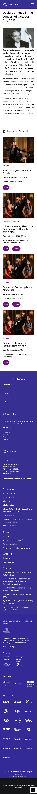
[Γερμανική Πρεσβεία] (7, 684)
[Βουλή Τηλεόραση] (29, 711)
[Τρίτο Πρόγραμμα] (6, 711)
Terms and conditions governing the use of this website (17, 520)
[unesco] (30, 684)
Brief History (8, 501)
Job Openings (8, 515)
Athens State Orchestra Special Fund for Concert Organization (17, 510)
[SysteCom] (18, 665)
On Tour (6, 166)
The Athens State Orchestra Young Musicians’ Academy (17, 589)
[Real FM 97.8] (6, 739)
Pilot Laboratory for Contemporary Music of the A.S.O (17, 608)
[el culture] (29, 730)
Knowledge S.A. (22, 776)
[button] (32, 4)
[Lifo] (17, 720)
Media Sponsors (9, 562)
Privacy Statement (10, 526)
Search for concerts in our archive (16, 548)
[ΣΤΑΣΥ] (6, 720)
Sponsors (6, 558)
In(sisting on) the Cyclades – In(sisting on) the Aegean (18, 602)
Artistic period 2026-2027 (13, 540)
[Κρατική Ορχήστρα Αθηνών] (10, 4)
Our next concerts (10, 536)
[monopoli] (6, 757)
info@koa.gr (7, 474)
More (6, 188)
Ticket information (10, 544)
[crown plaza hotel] (7, 664)
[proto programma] (17, 702)
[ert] (6, 702)
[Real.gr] (17, 739)
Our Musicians (8, 497)
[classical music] (29, 748)
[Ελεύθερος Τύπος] (17, 730)
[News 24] (29, 739)
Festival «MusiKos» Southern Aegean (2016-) (17, 595)
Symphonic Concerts (11, 222)
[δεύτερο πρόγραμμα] (29, 702)
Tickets (16, 249)
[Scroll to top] (33, 790)
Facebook (6, 435)
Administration (8, 505)
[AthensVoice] (6, 748)
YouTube (6, 437)
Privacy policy (18, 423)
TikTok (5, 439)
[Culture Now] (29, 720)
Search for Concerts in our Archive (17, 479)
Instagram (6, 432)
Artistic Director (9, 493)
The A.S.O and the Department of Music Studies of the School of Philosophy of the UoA (16, 581)
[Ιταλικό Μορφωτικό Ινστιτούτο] (18, 684)
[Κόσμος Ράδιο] (17, 711)
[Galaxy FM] (6, 730)
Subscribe (10, 414)
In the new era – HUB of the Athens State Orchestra (17, 573)
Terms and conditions (22, 421)
